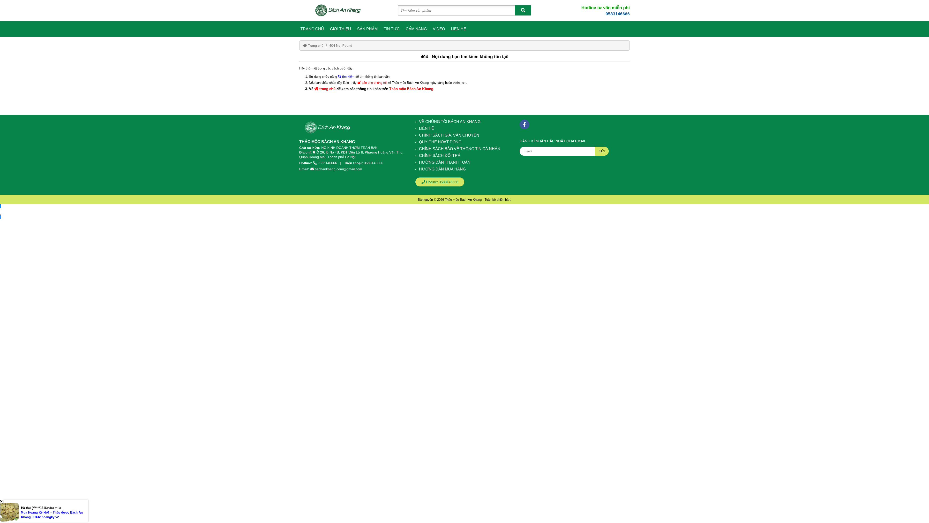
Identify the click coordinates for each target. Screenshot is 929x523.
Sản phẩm (367, 29)
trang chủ (327, 89)
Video (439, 29)
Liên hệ (458, 29)
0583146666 (618, 13)
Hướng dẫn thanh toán (445, 162)
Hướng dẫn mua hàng (442, 169)
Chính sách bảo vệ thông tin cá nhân (459, 149)
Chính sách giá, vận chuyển (449, 135)
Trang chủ (312, 29)
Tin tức (392, 29)
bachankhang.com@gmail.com (338, 169)
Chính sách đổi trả (439, 156)
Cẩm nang (416, 29)
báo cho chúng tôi (374, 83)
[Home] (340, 10)
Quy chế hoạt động (440, 142)
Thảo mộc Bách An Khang (411, 89)
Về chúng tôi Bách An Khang (449, 122)
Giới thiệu (340, 29)
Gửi (602, 151)
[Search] (523, 10)
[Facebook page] (524, 124)
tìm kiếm (347, 76)
